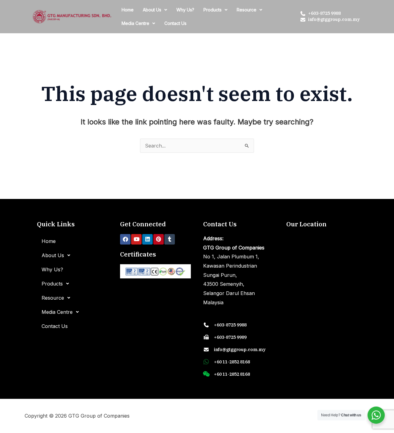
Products (212, 9)
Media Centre (135, 23)
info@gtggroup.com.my (334, 19)
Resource (246, 9)
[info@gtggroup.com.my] (303, 20)
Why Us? (185, 9)
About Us (152, 9)
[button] (155, 10)
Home (128, 9)
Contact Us (175, 23)
